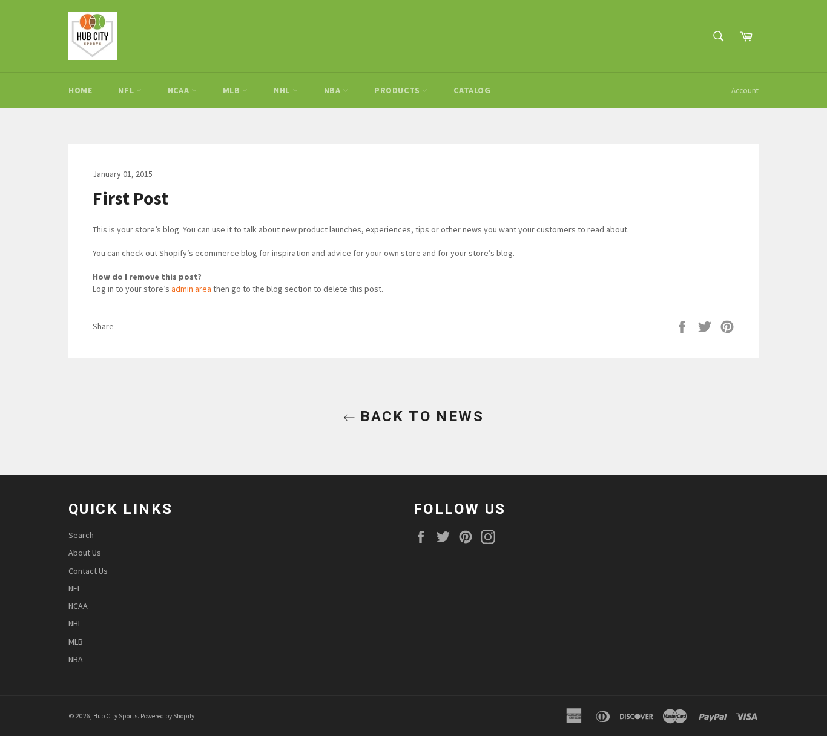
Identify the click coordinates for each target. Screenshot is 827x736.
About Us (84, 552)
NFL (127, 90)
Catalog (471, 90)
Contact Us (88, 570)
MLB (232, 90)
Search (81, 535)
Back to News (419, 416)
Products (398, 90)
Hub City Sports (115, 716)
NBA (333, 90)
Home (80, 90)
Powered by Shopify (167, 716)
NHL (283, 90)
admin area (191, 288)
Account (745, 90)
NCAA (179, 90)
